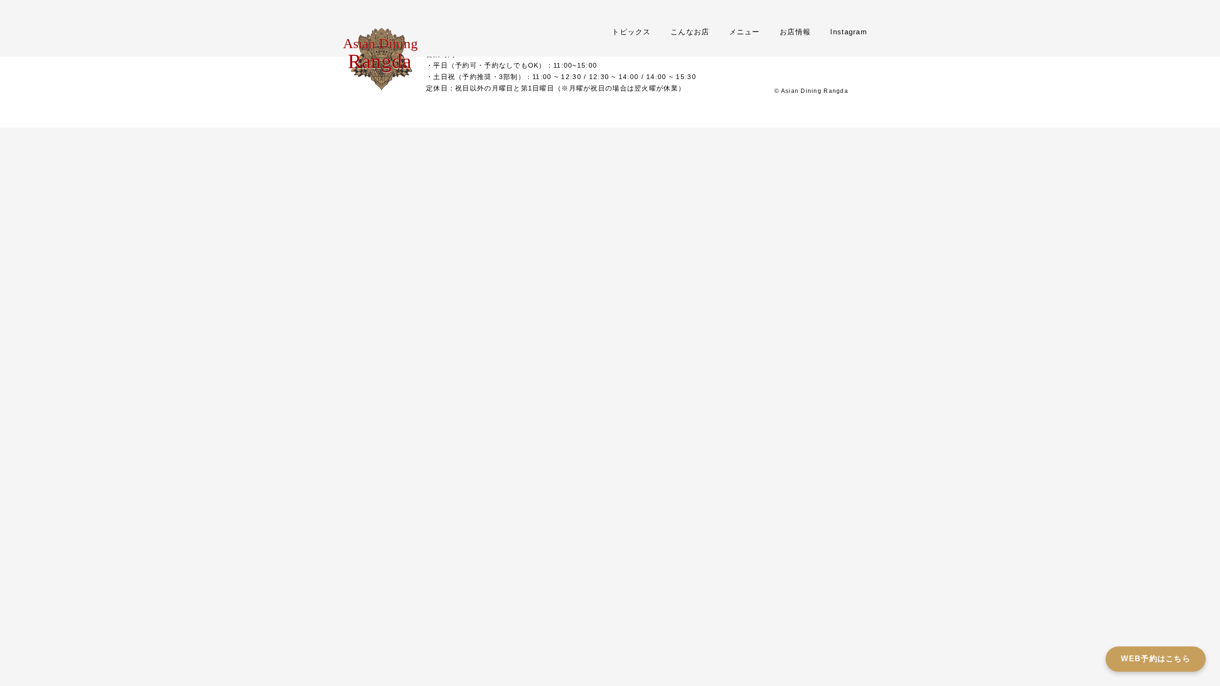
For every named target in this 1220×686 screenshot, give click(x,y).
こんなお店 (690, 32)
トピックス (631, 32)
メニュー (744, 32)
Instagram (848, 32)
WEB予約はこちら (1155, 659)
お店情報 (795, 32)
